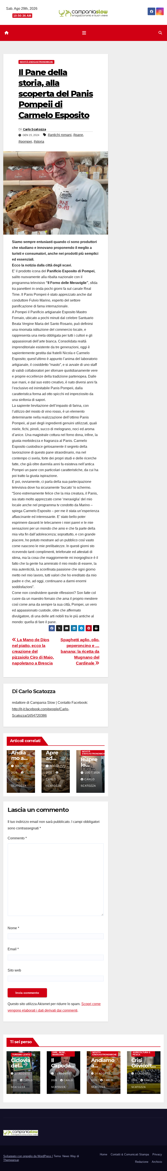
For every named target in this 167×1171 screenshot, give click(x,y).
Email (13, 949)
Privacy (157, 1154)
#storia (39, 141)
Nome (13, 928)
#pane (78, 135)
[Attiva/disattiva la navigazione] (84, 33)
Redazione (141, 1161)
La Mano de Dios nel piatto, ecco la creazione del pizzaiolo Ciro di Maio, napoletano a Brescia (33, 651)
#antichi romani (60, 135)
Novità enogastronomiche (36, 62)
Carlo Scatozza (34, 129)
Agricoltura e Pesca (141, 1053)
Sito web (14, 970)
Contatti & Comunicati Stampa (130, 1154)
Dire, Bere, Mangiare (59, 1053)
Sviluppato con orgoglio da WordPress (27, 1156)
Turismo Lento (21, 1054)
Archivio (157, 1161)
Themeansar (11, 1160)
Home (103, 1154)
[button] (160, 33)
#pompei (25, 141)
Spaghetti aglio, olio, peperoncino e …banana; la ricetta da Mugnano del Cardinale (79, 651)
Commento (17, 838)
